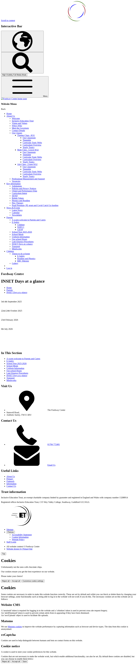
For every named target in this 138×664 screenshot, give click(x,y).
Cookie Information (20, 537)
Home (9, 113)
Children (10, 251)
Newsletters (17, 215)
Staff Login (11, 542)
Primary (9, 479)
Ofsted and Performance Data (24, 191)
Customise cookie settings (33, 581)
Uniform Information (21, 237)
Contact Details (18, 130)
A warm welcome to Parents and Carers (29, 220)
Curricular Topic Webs (32, 142)
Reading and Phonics (26, 258)
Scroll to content (8, 20)
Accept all (16, 581)
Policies (11, 532)
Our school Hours (19, 239)
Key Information (13, 184)
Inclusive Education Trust (23, 121)
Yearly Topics (28, 147)
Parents (9, 217)
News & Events (13, 208)
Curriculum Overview (32, 145)
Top (3, 554)
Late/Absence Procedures (23, 241)
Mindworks (17, 249)
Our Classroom (29, 138)
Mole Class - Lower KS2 (28, 150)
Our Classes (17, 133)
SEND (15, 196)
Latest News (17, 210)
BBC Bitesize (23, 261)
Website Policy (18, 539)
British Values (18, 198)
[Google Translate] (22, 41)
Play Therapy (17, 203)
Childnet (21, 225)
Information (11, 484)
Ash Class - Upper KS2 (27, 164)
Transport (16, 246)
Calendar (16, 212)
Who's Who (17, 126)
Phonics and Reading (21, 200)
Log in (9, 268)
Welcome (16, 118)
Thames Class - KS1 (26, 135)
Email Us (51, 465)
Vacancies (16, 181)
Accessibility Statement (22, 535)
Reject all (5, 581)
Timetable (27, 140)
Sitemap (9, 529)
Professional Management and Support (28, 179)
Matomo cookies (15, 626)
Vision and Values (19, 123)
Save (25, 662)
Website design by (19, 549)
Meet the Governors (20, 128)
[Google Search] (22, 62)
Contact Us (11, 486)
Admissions (17, 186)
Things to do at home (21, 254)
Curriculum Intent (19, 193)
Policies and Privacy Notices (24, 188)
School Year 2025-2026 (22, 232)
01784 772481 (53, 444)
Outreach (10, 481)
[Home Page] (14, 99)
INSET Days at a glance (22, 244)
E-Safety (15, 222)
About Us (10, 116)
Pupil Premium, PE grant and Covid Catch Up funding (35, 205)
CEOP (20, 229)
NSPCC (20, 227)
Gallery (15, 263)
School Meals (17, 234)
